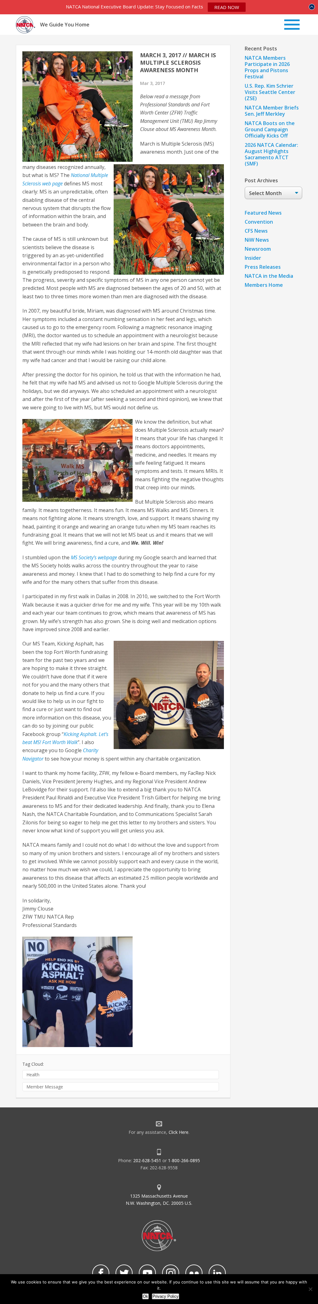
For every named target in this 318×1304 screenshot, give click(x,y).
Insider (253, 257)
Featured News (263, 212)
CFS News (256, 230)
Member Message (44, 1087)
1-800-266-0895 (184, 1160)
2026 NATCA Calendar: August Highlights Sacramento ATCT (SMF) (271, 154)
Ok (145, 1296)
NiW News (257, 239)
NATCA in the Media (269, 275)
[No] (310, 1289)
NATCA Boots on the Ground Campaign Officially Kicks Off (270, 129)
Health (32, 1075)
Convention (259, 221)
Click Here (179, 1132)
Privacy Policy (165, 1296)
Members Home (264, 285)
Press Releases (263, 266)
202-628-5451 (147, 1160)
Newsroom (258, 248)
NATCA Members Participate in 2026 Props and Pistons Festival (267, 67)
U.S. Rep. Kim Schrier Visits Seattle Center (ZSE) (270, 92)
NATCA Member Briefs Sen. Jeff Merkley (272, 110)
